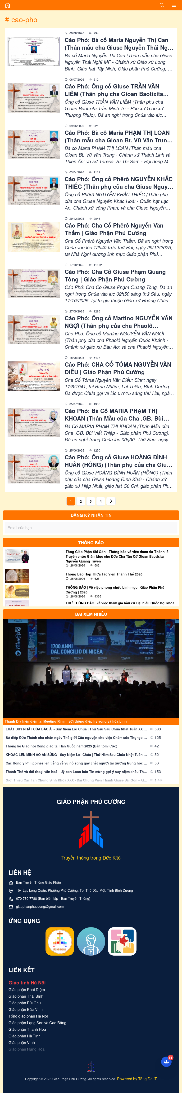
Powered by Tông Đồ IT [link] (137, 1078)
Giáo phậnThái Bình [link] (26, 996)
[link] (119, 43)
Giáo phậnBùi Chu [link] (25, 1002)
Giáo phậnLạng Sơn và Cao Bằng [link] (37, 1022)
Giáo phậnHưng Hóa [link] (27, 1049)
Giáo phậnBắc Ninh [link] (26, 1009)
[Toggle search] (162, 5)
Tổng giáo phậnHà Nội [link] (28, 1016)
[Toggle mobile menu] (174, 5)
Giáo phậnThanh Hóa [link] (27, 1029)
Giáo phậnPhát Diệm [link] (27, 989)
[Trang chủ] (7, 5)
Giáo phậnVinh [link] (22, 1042)
